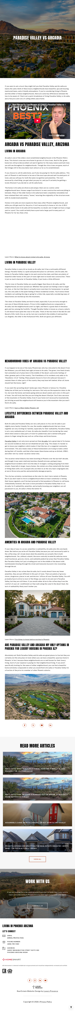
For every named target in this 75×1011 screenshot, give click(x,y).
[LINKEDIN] (40, 980)
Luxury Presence (51, 991)
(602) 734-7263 (13, 944)
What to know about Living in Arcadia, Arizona (32, 257)
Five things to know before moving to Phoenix (32, 639)
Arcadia (45, 441)
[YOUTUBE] (45, 980)
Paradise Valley (11, 441)
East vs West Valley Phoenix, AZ (27, 408)
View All (37, 859)
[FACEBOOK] (30, 980)
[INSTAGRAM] (35, 980)
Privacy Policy (46, 1002)
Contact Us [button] (37, 906)
